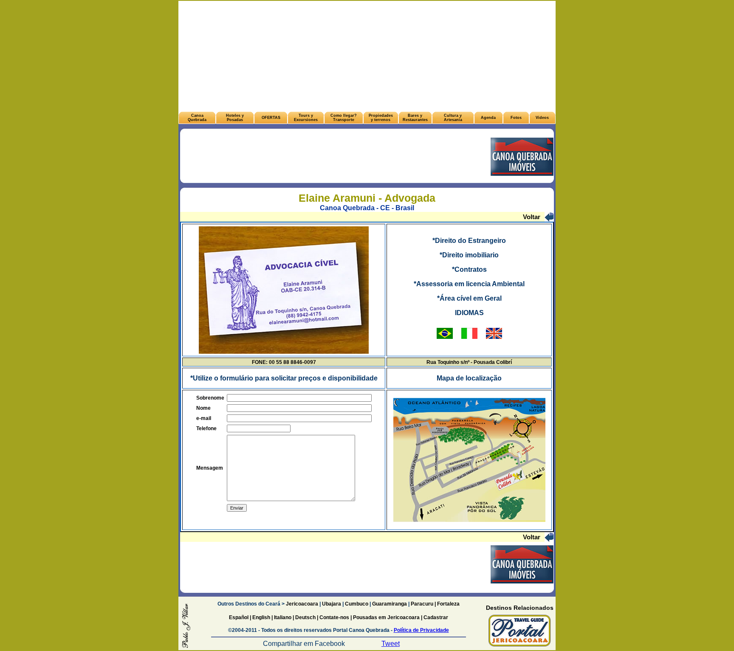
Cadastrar (435, 617)
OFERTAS (271, 118)
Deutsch (305, 617)
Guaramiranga (389, 604)
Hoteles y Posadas (235, 117)
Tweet (390, 643)
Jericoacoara (301, 604)
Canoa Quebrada (197, 117)
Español (238, 617)
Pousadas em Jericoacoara (386, 617)
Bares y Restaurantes (415, 117)
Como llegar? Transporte (343, 117)
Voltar (531, 216)
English (261, 617)
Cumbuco (356, 604)
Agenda (488, 118)
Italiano (282, 617)
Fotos (516, 118)
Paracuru (422, 604)
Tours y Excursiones (306, 117)
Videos (542, 118)
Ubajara (331, 604)
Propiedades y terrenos (381, 117)
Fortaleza (448, 604)
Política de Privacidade (421, 630)
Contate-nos (334, 617)
